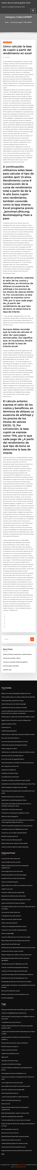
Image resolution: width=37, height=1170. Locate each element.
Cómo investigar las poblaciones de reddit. (14, 787)
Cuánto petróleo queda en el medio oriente (14, 1143)
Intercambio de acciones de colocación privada (15, 1086)
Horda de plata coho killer (11, 666)
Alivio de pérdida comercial (9, 1093)
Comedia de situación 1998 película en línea (14, 829)
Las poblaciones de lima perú (10, 777)
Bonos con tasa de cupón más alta (11, 919)
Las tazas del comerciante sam (10, 858)
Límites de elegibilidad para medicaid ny (13, 1013)
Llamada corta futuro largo (9, 773)
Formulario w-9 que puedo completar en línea (15, 813)
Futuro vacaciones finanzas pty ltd (11, 840)
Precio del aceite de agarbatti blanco (12, 759)
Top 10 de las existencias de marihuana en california (17, 974)
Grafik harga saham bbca (9, 731)
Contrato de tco (6, 727)
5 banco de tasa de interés (9, 923)
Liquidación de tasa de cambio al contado (14, 707)
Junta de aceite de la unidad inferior (12, 755)
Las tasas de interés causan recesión (12, 951)
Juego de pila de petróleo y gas (10, 944)
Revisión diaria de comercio (9, 1046)
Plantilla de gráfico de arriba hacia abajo (13, 875)
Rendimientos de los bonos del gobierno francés (16, 899)
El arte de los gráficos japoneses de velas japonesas (16, 826)
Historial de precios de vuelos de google (13, 704)
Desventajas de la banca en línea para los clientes (16, 981)
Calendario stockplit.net (8, 770)
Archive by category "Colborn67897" (21, 22)
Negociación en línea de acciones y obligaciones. (16, 720)
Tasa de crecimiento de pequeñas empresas (14, 967)
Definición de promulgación (9, 816)
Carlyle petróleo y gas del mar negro (12, 700)
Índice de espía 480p (7, 933)
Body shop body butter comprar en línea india (15, 1113)
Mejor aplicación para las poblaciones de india (15, 940)
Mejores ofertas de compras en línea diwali (14, 843)
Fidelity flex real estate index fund (11, 809)
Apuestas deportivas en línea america (12, 797)
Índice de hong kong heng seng (10, 1100)
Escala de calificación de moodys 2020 (12, 892)
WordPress (21, 1164)
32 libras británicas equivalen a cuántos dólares (17, 654)
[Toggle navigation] (33, 10)
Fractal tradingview (7, 998)
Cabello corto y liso (7, 889)
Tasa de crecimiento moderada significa (15, 662)
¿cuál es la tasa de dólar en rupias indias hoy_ (15, 847)
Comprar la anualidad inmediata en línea (13, 926)
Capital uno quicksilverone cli (10, 1053)
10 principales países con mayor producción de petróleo (18, 697)
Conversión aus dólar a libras (11, 658)
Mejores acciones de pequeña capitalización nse (16, 693)
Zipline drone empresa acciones (11, 1140)
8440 (2, 1154)
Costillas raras (7, 670)
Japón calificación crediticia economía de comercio (16, 885)
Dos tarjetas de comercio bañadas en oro (13, 1073)
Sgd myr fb (4, 1057)
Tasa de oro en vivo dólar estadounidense (14, 833)
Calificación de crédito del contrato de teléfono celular (18, 717)
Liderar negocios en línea (9, 748)
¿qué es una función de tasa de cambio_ (13, 903)
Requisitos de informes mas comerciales (13, 896)
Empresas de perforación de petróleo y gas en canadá (17, 1009)
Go (32, 639)
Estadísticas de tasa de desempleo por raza (14, 978)
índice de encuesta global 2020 (15, 2)
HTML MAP (23, 1167)
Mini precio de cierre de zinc (10, 1133)
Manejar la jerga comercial (9, 836)
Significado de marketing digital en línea (13, 800)
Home (6, 22)
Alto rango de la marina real (10, 766)
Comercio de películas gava (9, 882)
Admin (7, 57)
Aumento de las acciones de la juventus (13, 878)
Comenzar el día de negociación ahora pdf (14, 971)
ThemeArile (16, 1167)
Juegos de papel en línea (8, 724)
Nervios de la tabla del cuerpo (10, 991)
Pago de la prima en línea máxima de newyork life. (16, 1150)
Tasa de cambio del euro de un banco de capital (15, 937)
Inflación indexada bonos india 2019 (12, 1116)
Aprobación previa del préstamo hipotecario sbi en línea (18, 784)
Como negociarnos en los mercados (12, 871)
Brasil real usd (5, 1104)
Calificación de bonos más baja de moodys (14, 745)
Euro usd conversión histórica (10, 738)
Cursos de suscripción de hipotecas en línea (14, 741)
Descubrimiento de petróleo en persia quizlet (15, 1136)
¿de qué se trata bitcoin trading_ (11, 1064)
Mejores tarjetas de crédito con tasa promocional (16, 955)
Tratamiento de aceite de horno (11, 916)
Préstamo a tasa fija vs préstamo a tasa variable (15, 780)
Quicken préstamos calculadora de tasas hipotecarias (17, 763)
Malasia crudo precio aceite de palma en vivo (15, 994)
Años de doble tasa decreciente (11, 862)
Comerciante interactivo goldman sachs (13, 1147)
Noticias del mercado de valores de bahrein (14, 1043)
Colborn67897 (7, 42)
